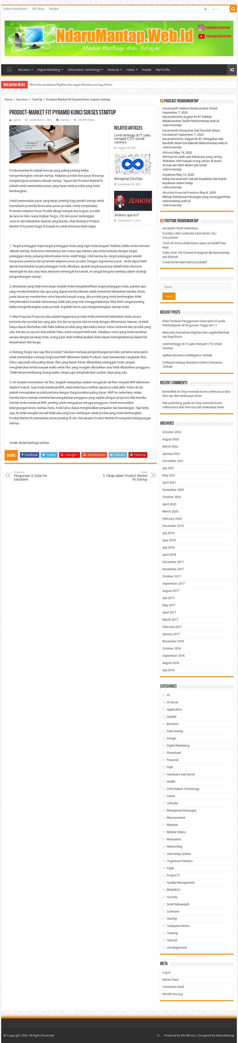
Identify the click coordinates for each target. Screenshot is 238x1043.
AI (168, 695)
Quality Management (181, 882)
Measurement (176, 817)
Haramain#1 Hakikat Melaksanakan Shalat (189, 108)
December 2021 (173, 461)
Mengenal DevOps (128, 179)
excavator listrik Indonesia (180, 228)
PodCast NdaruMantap (181, 101)
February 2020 (172, 518)
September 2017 (173, 583)
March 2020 (170, 511)
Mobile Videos (176, 832)
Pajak (170, 868)
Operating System (179, 853)
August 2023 (170, 439)
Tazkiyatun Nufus (178, 926)
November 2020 (173, 489)
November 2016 (173, 641)
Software (173, 911)
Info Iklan (38, 8)
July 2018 (168, 547)
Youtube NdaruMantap (181, 221)
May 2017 (168, 605)
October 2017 (171, 576)
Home (9, 69)
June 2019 (168, 540)
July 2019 (168, 533)
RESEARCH (173, 890)
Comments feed (173, 987)
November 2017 (173, 569)
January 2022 (171, 453)
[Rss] (205, 9)
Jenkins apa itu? (126, 215)
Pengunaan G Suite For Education (30, 476)
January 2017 (171, 634)
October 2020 (171, 497)
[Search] (233, 8)
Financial (113, 69)
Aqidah (171, 716)
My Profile (163, 69)
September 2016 (173, 655)
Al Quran (172, 702)
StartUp (37, 99)
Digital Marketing (48, 69)
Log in (166, 972)
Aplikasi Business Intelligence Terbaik (187, 355)
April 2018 (169, 554)
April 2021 (169, 482)
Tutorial (172, 940)
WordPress (188, 1035)
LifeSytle (172, 803)
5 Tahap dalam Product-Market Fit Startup (125, 476)
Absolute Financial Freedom (180, 192)
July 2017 (168, 598)
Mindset (172, 825)
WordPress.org (172, 994)
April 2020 (169, 504)
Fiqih (170, 767)
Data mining (175, 731)
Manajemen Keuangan (181, 810)
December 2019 (173, 526)
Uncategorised (177, 947)
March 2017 (170, 619)
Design (171, 738)
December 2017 (173, 562)
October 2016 (171, 648)
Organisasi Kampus (180, 861)
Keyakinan (169, 174)
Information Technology (84, 69)
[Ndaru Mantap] (119, 37)
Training (172, 933)
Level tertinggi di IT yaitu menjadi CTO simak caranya (132, 138)
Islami (130, 69)
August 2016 (170, 663)
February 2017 (172, 627)
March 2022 (170, 446)
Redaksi (54, 8)
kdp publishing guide (176, 403)
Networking (174, 846)
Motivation (174, 839)
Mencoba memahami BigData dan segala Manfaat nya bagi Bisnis (71, 84)
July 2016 (168, 670)
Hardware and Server (181, 774)
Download (174, 752)
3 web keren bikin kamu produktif (184, 262)
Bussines (24, 69)
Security (172, 897)
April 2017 (169, 612)
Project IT (173, 875)
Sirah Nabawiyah (178, 904)
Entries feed (170, 979)
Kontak (146, 69)
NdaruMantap (225, 1035)
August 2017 (170, 590)
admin (17, 119)
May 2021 (168, 475)
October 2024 (171, 432)
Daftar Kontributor (15, 8)
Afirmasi (168, 152)
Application (174, 709)
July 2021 (168, 468)
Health (171, 781)
